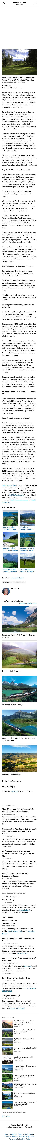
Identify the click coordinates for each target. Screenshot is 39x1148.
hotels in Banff (25, 910)
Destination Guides (17, 578)
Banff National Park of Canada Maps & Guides (18, 939)
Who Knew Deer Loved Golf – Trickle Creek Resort (25, 1049)
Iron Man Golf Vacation (11, 671)
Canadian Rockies (9, 920)
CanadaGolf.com (19, 2)
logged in (14, 791)
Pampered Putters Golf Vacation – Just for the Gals (18, 636)
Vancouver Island (20, 582)
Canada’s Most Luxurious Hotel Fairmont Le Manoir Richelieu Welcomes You (23, 1022)
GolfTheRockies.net (16, 495)
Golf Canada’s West (9, 485)
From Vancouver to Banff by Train (16, 978)
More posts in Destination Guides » (28, 603)
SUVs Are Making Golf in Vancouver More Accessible (25, 1067)
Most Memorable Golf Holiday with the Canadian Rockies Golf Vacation (18, 810)
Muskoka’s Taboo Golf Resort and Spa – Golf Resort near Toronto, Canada (24, 1077)
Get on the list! (22, 953)
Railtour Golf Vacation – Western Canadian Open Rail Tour (19, 739)
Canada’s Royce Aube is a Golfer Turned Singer (24, 1058)
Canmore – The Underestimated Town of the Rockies (19, 959)
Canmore (27, 966)
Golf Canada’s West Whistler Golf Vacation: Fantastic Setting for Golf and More (18, 853)
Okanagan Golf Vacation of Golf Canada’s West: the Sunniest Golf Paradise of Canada (19, 831)
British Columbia (8, 582)
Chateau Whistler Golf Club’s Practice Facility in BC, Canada (25, 1085)
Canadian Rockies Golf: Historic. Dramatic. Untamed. (15, 874)
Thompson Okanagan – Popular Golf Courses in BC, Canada (25, 1103)
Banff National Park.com (19, 500)
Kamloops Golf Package (11, 774)
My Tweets (6, 1116)
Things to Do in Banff (11, 995)
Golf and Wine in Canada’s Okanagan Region (25, 1094)
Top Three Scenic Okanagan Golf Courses (24, 1040)
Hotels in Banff (8, 900)
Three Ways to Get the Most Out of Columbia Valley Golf (24, 1031)
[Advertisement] (19, 28)
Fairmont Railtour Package (12, 704)
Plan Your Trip (24, 1136)
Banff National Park (15, 931)
